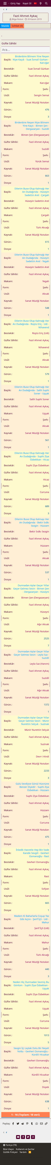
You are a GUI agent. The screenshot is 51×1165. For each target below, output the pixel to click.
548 (47, 307)
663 (47, 175)
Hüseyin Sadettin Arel (37, 200)
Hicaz (46, 479)
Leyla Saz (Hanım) (39, 663)
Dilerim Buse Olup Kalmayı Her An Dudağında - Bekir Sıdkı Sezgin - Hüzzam (32, 522)
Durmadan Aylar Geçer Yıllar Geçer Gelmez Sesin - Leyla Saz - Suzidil (31, 654)
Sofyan (45, 888)
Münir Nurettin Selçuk (37, 729)
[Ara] (46, 3)
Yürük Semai (42, 161)
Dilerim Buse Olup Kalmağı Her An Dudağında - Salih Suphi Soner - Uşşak (32, 390)
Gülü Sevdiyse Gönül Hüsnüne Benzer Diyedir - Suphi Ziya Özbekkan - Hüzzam (32, 787)
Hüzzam (44, 545)
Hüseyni (44, 611)
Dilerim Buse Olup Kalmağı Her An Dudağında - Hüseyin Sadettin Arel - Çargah (32, 192)
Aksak (45, 293)
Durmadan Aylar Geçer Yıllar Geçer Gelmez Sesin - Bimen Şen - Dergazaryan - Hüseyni (31, 588)
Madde (5, 25)
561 (47, 440)
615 (47, 241)
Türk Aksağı (42, 227)
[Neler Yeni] (41, 3)
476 (47, 109)
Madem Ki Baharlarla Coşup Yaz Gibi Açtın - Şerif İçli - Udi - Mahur (31, 919)
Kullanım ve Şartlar (25, 1149)
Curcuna (44, 492)
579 (47, 374)
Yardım (23, 1152)
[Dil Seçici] (35, 3)
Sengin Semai (41, 95)
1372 (46, 704)
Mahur (45, 942)
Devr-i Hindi (42, 756)
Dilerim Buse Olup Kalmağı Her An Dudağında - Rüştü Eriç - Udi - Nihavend (31, 324)
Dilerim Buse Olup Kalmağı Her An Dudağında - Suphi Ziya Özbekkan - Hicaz (32, 456)
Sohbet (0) (17, 25)
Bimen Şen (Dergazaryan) (35, 134)
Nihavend (43, 347)
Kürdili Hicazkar (40, 1074)
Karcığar (44, 82)
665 (47, 902)
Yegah (45, 281)
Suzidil (45, 149)
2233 (46, 770)
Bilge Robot (17, 19)
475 (47, 836)
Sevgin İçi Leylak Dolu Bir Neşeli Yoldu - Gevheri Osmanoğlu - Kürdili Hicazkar (31, 1051)
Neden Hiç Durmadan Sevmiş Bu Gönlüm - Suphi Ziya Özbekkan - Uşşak (31, 985)
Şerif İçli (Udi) (41, 928)
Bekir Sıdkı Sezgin (39, 531)
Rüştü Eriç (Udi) (40, 333)
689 (47, 506)
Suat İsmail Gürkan (38, 68)
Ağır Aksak (43, 624)
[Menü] (5, 3)
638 (47, 1101)
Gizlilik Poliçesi (10, 1152)
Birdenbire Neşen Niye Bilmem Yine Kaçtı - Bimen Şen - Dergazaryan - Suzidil (32, 125)
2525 (46, 638)
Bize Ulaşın (8, 1149)
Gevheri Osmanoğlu (38, 862)
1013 (46, 1035)
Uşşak (45, 413)
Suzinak (45, 744)
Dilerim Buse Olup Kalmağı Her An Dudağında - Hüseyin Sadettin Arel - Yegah (32, 258)
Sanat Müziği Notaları (37, 102)
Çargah (45, 215)
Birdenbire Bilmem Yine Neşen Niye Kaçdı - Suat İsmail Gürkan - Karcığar (31, 59)
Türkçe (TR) (11, 1145)
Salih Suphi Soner (39, 399)
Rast (46, 876)
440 (47, 969)
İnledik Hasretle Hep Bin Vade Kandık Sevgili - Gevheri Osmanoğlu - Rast (32, 853)
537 (47, 572)
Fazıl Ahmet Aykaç (39, 75)
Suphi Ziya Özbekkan (37, 465)
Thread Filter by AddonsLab (15, 1162)
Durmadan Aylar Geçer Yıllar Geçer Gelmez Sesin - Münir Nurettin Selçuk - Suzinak (33, 721)
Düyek (45, 1087)
